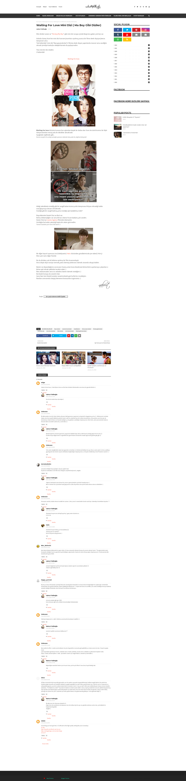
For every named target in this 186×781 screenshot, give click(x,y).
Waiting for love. (74, 59)
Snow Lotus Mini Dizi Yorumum (46, 365)
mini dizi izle (41, 331)
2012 (132, 76)
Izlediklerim (77, 329)
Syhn (47, 525)
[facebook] (134, 6)
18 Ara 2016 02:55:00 (45, 679)
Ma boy (54, 34)
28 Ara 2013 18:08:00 (45, 384)
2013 (132, 73)
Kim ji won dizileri (86, 329)
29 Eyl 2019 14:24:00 (45, 722)
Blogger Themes (65, 778)
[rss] (127, 39)
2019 (132, 54)
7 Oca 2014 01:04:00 (45, 582)
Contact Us (147, 778)
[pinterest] (146, 6)
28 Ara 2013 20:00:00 (45, 498)
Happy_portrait (46, 580)
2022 (132, 45)
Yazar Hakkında (53, 7)
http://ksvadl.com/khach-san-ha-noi (50, 729)
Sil (46, 390)
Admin (43, 721)
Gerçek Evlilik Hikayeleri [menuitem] (64, 16)
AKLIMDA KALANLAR (47, 329)
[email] (136, 35)
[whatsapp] (118, 39)
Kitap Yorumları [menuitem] (139, 16)
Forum (60, 7)
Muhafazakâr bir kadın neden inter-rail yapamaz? (134, 126)
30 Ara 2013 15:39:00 (50, 527)
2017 (132, 60)
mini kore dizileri (69, 331)
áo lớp (43, 727)
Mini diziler (60, 331)
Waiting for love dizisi (48, 21)
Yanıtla (43, 390)
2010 (132, 82)
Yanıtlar (44, 393)
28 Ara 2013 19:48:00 (45, 466)
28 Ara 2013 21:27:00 (50, 479)
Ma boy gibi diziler (97, 329)
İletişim (45, 7)
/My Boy (60, 34)
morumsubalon (46, 464)
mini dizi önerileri (50, 331)
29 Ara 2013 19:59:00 (50, 447)
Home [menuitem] (38, 16)
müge (43, 382)
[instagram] (141, 6)
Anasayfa (38, 7)
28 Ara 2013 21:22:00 (50, 431)
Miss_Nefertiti (46, 545)
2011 (132, 79)
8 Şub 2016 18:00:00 (45, 616)
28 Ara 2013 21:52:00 (45, 547)
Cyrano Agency (51, 220)
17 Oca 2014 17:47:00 (50, 597)
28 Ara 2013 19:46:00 (45, 413)
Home (135, 778)
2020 (132, 51)
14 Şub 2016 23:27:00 (50, 662)
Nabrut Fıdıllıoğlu (52, 626)
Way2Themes (50, 778)
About (140, 778)
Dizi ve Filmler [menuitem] (80, 16)
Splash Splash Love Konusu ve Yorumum (96, 366)
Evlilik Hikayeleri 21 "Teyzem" (131, 117)
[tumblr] (143, 6)
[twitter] (137, 6)
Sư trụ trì (43, 733)
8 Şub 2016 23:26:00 (50, 628)
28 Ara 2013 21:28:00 (50, 510)
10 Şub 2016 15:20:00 (45, 645)
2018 (132, 57)
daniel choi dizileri (66, 329)
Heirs (69, 253)
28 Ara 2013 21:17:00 (50, 396)
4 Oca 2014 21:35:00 (50, 563)
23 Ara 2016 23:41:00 (50, 700)
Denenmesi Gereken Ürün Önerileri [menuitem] (100, 16)
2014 (132, 70)
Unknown (44, 411)
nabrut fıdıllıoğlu (41, 29)
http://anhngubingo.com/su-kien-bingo (51, 731)
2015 (132, 67)
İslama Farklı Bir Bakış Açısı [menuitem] (122, 16)
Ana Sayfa (38, 21)
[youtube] (149, 6)
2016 (132, 64)
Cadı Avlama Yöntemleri (130, 132)
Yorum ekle (45, 744)
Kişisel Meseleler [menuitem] (48, 16)
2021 (132, 48)
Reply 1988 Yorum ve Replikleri (71, 365)
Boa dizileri (57, 329)
